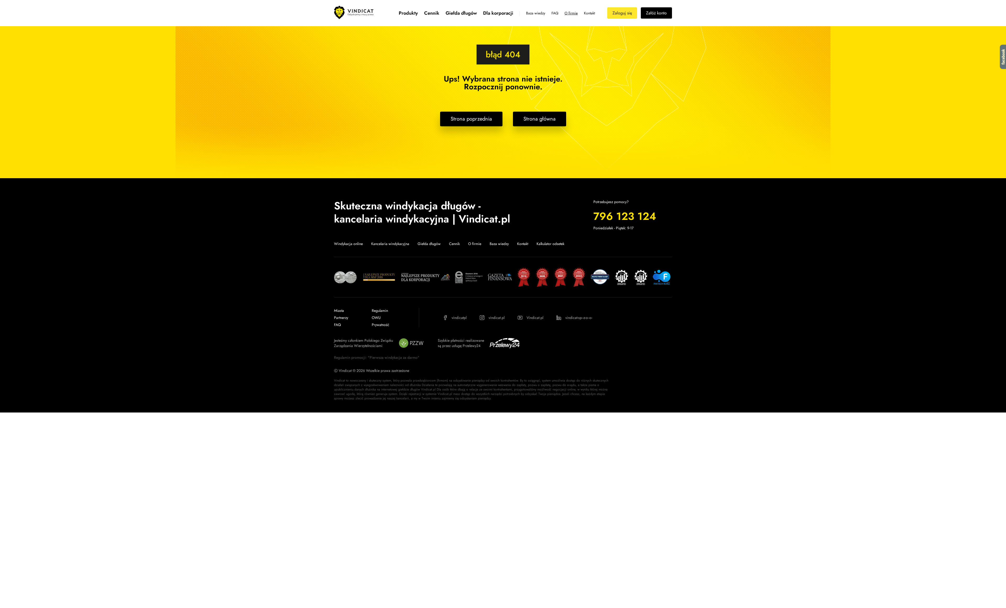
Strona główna (539, 119)
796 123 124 (624, 216)
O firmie (571, 13)
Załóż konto (656, 13)
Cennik (431, 13)
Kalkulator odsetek (550, 243)
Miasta (339, 310)
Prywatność (380, 324)
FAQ (554, 13)
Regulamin (380, 310)
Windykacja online (348, 243)
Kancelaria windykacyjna (390, 243)
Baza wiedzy (535, 13)
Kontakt (589, 13)
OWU (376, 317)
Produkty (408, 13)
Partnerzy (341, 317)
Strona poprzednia (471, 119)
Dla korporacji (498, 13)
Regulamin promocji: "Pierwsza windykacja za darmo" (376, 357)
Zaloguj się (622, 13)
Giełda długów (461, 13)
